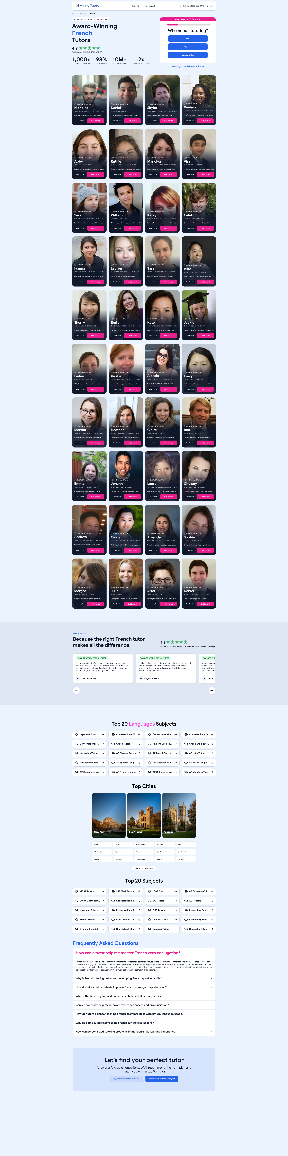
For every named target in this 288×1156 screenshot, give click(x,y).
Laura (151, 483)
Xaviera (190, 107)
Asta (187, 269)
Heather (117, 430)
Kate (151, 322)
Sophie (189, 537)
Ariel (151, 591)
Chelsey (190, 483)
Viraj (187, 161)
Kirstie (116, 376)
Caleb (188, 215)
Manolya (154, 161)
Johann (117, 483)
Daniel (116, 107)
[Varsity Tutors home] (87, 6)
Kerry (151, 215)
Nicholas (81, 107)
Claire (152, 430)
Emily (115, 322)
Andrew (80, 537)
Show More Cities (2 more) (144, 868)
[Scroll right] (211, 690)
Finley (79, 376)
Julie (115, 591)
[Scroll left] (76, 690)
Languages (83, 13)
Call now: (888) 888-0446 (193, 6)
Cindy (115, 537)
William (117, 215)
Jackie (189, 322)
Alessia (153, 375)
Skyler (152, 107)
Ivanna (79, 268)
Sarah (78, 215)
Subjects (135, 6)
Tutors (74, 13)
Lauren (116, 268)
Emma (79, 483)
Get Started (95, 121)
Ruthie (116, 161)
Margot (80, 591)
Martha (80, 430)
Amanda (154, 537)
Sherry (79, 322)
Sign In (209, 6)
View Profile (80, 121)
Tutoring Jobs (150, 6)
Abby (78, 161)
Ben (187, 430)
